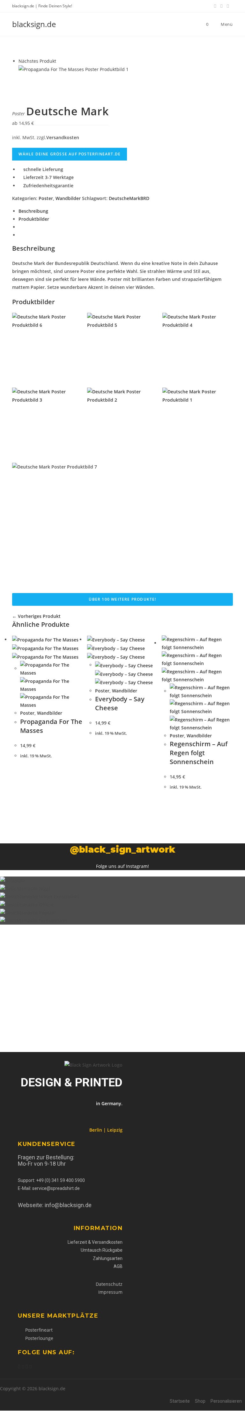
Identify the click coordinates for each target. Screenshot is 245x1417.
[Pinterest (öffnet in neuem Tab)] (221, 6)
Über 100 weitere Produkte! (122, 599)
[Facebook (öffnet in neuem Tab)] (215, 6)
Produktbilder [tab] (34, 219)
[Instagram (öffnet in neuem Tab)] (228, 6)
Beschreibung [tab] (33, 211)
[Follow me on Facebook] (19, 1366)
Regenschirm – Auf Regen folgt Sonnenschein (198, 753)
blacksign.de (34, 24)
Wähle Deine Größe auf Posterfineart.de (70, 154)
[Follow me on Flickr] (30, 1366)
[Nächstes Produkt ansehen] (59, 61)
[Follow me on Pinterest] (23, 1366)
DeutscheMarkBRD (129, 198)
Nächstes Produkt (37, 61)
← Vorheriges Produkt (36, 616)
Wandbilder (68, 198)
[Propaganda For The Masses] (74, 69)
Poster (46, 198)
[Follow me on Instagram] (27, 1366)
